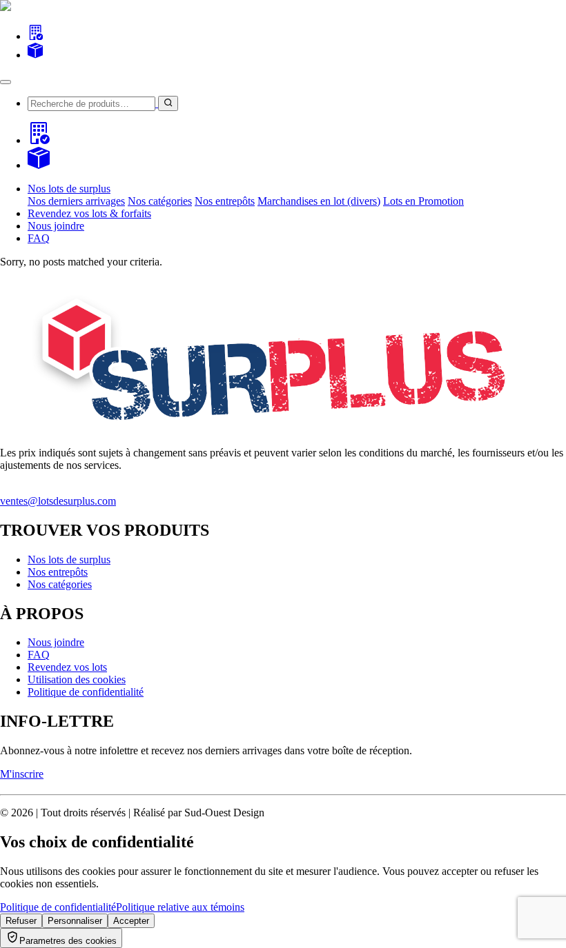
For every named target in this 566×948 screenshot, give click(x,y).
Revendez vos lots (67, 667)
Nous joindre (56, 226)
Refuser (21, 921)
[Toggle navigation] (5, 82)
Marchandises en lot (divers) (318, 201)
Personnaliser (75, 921)
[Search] (35, 36)
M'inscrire (21, 774)
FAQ (39, 238)
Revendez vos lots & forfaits (89, 213)
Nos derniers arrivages (76, 201)
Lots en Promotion (423, 201)
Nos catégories (160, 201)
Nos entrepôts (225, 201)
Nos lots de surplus (69, 559)
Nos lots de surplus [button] (69, 188)
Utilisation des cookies (77, 679)
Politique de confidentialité (86, 692)
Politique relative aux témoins (180, 907)
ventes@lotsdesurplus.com (58, 501)
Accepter (131, 921)
